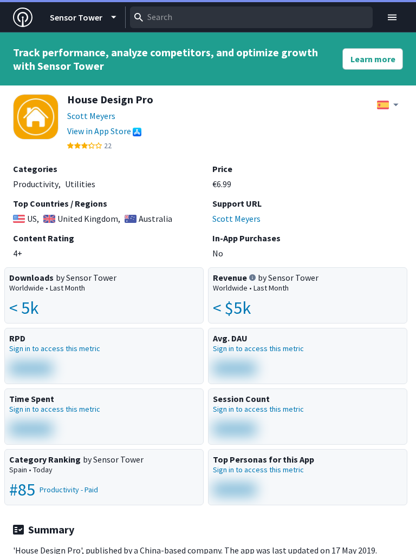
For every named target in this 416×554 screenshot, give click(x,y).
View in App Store (99, 131)
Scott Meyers (91, 115)
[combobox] (251, 17)
